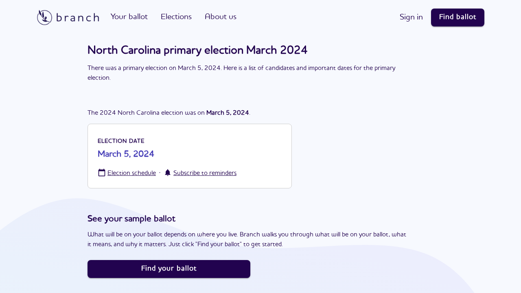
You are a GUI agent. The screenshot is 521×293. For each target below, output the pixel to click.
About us (220, 17)
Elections (176, 17)
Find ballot (457, 17)
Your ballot (129, 17)
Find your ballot (169, 268)
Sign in (411, 17)
